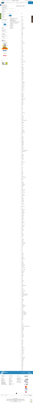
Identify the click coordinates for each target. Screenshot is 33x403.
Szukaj (5, 24)
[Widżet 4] (1, 5)
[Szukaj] (19, 2)
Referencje (2, 379)
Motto (10, 382)
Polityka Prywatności (4, 384)
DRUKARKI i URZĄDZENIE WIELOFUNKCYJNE (4, 7)
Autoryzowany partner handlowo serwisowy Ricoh (3, 383)
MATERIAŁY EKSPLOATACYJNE (4, 11)
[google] (5, 395)
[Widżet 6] (32, 19)
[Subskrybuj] (28, 372)
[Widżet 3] (0, 16)
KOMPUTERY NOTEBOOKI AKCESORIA (4, 9)
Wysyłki (10, 379)
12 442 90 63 (18, 380)
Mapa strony (10, 380)
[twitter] (6, 395)
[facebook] (4, 395)
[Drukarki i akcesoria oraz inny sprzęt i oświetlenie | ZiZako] (3, 2)
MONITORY (3, 12)
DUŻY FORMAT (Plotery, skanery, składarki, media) (4, 5)
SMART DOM (3, 16)
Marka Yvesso (11, 381)
